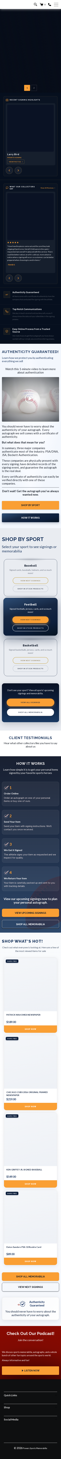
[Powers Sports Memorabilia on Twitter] (34, 1433)
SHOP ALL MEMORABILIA (30, 712)
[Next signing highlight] (18, 170)
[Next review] (18, 278)
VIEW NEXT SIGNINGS (30, 581)
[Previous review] (9, 278)
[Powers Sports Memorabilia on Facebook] (18, 1433)
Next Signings (30, 48)
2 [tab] (33, 88)
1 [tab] (27, 88)
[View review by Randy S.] (30, 216)
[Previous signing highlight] (9, 170)
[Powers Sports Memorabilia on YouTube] (42, 1433)
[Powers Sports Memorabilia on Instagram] (26, 1433)
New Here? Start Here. (30, 57)
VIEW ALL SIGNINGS (30, 702)
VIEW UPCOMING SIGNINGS (30, 913)
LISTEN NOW (32, 1370)
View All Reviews (48, 188)
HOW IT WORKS (30, 517)
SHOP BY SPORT (30, 505)
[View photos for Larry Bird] (30, 128)
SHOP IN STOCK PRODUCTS (31, 589)
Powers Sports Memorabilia (35, 1448)
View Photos (16, 162)
